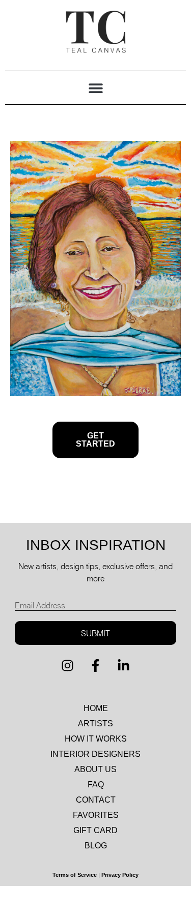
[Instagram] (67, 665)
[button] (95, 87)
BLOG (96, 845)
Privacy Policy (120, 875)
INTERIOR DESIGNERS (95, 754)
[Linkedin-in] (124, 665)
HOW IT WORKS (96, 738)
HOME (96, 708)
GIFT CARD (95, 830)
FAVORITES (96, 815)
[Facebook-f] (95, 665)
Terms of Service (74, 875)
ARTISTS (95, 723)
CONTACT (96, 799)
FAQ (96, 784)
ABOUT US (95, 769)
